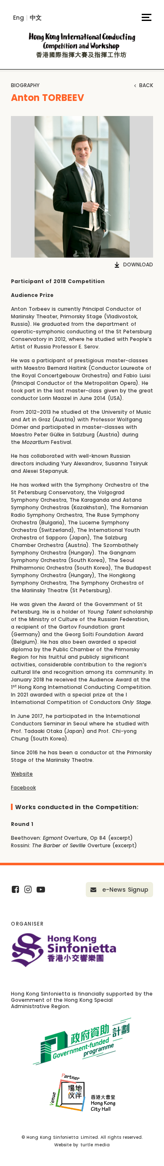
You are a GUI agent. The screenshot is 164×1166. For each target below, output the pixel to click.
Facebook (23, 787)
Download (138, 265)
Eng (18, 17)
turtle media (95, 1145)
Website (22, 773)
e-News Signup (124, 889)
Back (145, 85)
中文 (36, 17)
